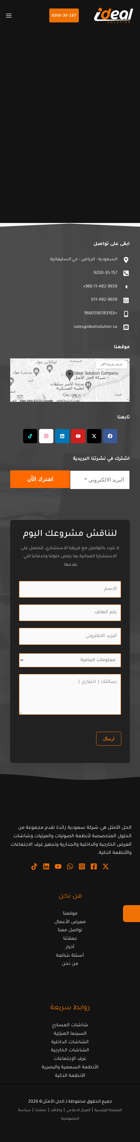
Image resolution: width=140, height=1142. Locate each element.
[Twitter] (105, 866)
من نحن (70, 964)
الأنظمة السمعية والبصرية (70, 1067)
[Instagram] (81, 866)
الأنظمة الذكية (70, 1076)
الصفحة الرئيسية (108, 1110)
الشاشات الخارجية (70, 1050)
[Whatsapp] (70, 866)
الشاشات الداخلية (70, 1042)
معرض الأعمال (70, 922)
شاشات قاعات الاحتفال (86, 164)
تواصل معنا (70, 930)
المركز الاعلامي (78, 1110)
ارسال (109, 738)
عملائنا (70, 938)
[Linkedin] (46, 866)
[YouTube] (58, 866)
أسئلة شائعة (70, 955)
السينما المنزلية (70, 1033)
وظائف (56, 1110)
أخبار (70, 947)
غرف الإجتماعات (70, 1059)
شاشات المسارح (70, 1025)
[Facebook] (93, 866)
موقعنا (70, 913)
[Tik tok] (34, 866)
